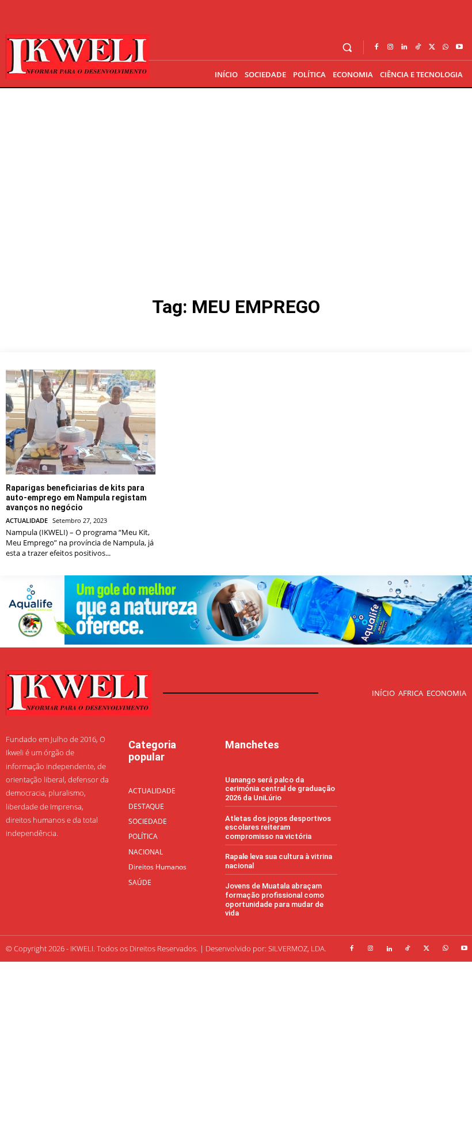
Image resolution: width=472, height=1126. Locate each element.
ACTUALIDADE (27, 520)
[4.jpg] (236, 641)
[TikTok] (418, 47)
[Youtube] (459, 47)
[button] (347, 47)
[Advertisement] (236, 174)
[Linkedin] (404, 47)
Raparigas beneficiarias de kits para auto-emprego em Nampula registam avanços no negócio (76, 497)
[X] (432, 47)
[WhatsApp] (445, 47)
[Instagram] (390, 47)
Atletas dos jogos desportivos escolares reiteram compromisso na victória (278, 827)
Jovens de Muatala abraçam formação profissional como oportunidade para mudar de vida (274, 899)
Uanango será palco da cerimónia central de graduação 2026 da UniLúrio (280, 788)
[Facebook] (376, 47)
